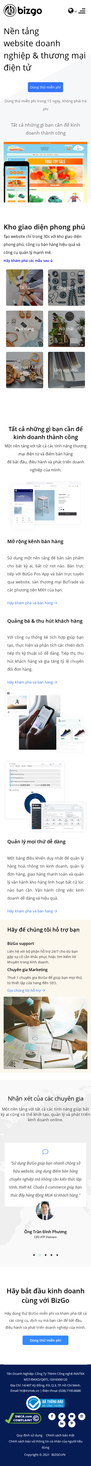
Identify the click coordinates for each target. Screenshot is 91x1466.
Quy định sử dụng (29, 1435)
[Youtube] (72, 1416)
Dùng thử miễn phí (45, 87)
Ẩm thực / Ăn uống (24, 370)
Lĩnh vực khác (66, 370)
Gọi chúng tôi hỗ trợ (24, 990)
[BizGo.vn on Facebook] (52, 1416)
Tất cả (24, 287)
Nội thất (66, 328)
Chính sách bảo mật (60, 1435)
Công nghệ (66, 287)
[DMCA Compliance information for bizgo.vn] (23, 1419)
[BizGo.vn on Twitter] (62, 1416)
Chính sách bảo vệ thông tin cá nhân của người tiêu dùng (46, 1444)
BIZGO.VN (58, 1454)
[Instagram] (81, 1416)
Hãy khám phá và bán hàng (30, 602)
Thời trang (24, 328)
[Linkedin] (62, 1423)
